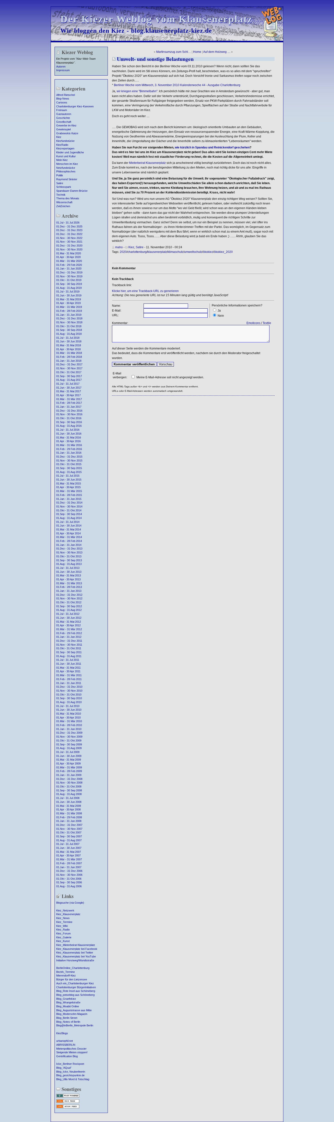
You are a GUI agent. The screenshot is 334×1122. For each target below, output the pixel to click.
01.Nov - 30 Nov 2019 (69, 276)
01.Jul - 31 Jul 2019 (67, 291)
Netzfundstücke (65, 167)
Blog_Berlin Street (66, 1017)
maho (119, 247)
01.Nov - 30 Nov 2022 (69, 237)
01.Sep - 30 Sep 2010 (69, 698)
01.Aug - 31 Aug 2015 (69, 472)
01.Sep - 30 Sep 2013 (69, 560)
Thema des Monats (67, 198)
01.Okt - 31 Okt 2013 (68, 556)
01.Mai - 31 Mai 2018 (68, 345)
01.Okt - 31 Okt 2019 (68, 280)
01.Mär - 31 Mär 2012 (69, 629)
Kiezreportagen (65, 148)
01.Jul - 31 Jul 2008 (67, 798)
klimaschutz (175, 252)
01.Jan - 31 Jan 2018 (68, 360)
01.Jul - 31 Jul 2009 (67, 752)
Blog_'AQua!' (63, 1067)
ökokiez (208, 252)
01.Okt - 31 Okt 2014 (68, 510)
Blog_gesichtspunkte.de (70, 1075)
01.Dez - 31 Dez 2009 (69, 732)
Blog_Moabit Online (67, 1006)
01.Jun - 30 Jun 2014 (68, 525)
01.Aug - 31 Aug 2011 (68, 656)
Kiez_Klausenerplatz (68, 914)
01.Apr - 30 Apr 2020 (68, 257)
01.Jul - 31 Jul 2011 (67, 659)
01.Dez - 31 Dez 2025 (69, 226)
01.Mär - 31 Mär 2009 (69, 767)
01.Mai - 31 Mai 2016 (68, 437)
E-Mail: (116, 310)
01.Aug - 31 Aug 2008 (69, 794)
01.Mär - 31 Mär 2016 (69, 445)
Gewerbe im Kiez (66, 125)
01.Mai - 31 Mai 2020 (68, 253)
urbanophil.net (64, 1040)
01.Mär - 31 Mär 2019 (69, 306)
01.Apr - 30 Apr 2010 (68, 717)
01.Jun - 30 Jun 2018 (68, 341)
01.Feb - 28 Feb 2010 (69, 725)
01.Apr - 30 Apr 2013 (68, 579)
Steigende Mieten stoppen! (72, 1052)
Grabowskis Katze (67, 133)
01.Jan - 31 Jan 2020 (68, 268)
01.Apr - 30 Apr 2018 (68, 349)
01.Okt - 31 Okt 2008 (68, 786)
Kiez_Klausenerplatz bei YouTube (76, 956)
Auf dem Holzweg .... (216, 52)
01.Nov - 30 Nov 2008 (69, 782)
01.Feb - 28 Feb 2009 (69, 771)
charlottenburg (137, 252)
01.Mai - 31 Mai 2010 (68, 713)
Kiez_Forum (63, 933)
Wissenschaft (64, 202)
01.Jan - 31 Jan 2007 (68, 867)
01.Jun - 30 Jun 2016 (68, 433)
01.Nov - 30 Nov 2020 (69, 249)
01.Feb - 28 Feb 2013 (69, 586)
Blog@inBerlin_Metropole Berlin (74, 1025)
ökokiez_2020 (223, 252)
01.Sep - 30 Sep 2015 (69, 468)
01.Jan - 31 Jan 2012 (68, 636)
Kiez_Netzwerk (65, 910)
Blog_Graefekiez (66, 998)
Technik (61, 194)
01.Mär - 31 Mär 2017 (69, 399)
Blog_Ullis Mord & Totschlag (72, 1079)
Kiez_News (63, 918)
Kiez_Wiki (62, 925)
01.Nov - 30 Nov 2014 (69, 506)
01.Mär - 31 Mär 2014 (69, 537)
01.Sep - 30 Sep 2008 (69, 790)
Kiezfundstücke (65, 140)
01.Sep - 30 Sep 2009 (69, 744)
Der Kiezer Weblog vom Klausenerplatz (156, 19)
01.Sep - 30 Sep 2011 (69, 652)
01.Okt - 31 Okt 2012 (68, 602)
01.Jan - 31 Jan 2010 (68, 729)
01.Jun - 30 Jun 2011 (68, 663)
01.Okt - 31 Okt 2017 (68, 372)
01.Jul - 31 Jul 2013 (67, 567)
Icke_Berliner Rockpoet (70, 1063)
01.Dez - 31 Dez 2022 (69, 234)
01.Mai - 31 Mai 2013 (68, 575)
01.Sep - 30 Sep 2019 (69, 283)
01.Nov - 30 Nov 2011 (69, 644)
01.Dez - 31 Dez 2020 (69, 245)
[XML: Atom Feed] (67, 1107)
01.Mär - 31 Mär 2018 (69, 352)
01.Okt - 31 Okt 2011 (68, 648)
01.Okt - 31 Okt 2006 (68, 878)
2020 (123, 252)
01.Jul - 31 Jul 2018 (67, 337)
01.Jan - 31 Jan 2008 (68, 820)
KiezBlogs (62, 1033)
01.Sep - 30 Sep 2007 (69, 836)
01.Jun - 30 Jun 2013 (68, 571)
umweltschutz (193, 252)
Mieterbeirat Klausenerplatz (147, 163)
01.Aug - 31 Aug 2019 (69, 287)
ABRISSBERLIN (65, 1044)
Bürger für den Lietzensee (71, 979)
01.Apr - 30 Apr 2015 (68, 487)
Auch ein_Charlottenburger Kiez (75, 983)
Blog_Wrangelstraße (68, 1002)
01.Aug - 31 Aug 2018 (69, 333)
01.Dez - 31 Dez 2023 (69, 230)
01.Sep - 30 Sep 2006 (69, 882)
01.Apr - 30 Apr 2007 (68, 855)
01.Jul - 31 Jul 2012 (67, 613)
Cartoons (61, 102)
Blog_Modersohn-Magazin (71, 1013)
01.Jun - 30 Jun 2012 (68, 617)
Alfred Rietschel (65, 94)
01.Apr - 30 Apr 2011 (68, 671)
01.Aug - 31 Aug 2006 (69, 886)
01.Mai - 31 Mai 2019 (68, 299)
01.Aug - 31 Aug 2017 (69, 379)
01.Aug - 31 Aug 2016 (69, 425)
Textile (267, 323)
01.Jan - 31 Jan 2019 (68, 314)
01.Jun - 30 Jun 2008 (68, 801)
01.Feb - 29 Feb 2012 (69, 633)
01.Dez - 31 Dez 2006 (69, 870)
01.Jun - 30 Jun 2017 (68, 387)
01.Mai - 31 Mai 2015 (68, 483)
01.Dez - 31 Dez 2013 (69, 548)
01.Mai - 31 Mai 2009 (68, 759)
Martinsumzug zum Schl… (173, 52)
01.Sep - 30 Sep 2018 (69, 329)
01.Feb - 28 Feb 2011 (69, 679)
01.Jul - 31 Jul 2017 (67, 383)
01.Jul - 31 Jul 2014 (67, 521)
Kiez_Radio (63, 929)
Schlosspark (63, 186)
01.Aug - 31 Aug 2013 (69, 563)
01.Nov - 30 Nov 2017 (69, 368)
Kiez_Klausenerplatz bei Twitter (74, 952)
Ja (219, 310)
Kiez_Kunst (63, 941)
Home (197, 52)
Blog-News (62, 98)
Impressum (63, 70)
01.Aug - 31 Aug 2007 (69, 840)
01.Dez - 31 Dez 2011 (69, 640)
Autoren (61, 66)
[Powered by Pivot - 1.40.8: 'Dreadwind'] (67, 1097)
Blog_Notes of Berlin (68, 1021)
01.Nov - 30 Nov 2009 (69, 736)
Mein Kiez (62, 159)
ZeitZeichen (63, 206)
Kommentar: (120, 323)
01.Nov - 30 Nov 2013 (69, 552)
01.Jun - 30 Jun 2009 (68, 755)
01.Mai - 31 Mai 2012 (68, 621)
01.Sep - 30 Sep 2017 (69, 376)
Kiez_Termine (64, 921)
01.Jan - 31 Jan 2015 (68, 498)
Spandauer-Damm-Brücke (72, 190)
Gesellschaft (63, 121)
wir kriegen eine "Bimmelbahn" (137, 91)
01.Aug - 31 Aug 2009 (69, 748)
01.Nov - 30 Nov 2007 (69, 828)
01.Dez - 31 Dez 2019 (69, 272)
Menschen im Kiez (67, 163)
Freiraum (61, 110)
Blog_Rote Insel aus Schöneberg (75, 990)
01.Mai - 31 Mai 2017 (68, 391)
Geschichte (63, 117)
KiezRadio (62, 144)
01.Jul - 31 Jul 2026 (67, 222)
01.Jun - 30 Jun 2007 (68, 847)
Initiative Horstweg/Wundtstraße (75, 960)
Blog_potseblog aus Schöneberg (75, 994)
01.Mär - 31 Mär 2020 (69, 260)
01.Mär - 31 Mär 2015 (69, 491)
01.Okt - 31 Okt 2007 (68, 832)
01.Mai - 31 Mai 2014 (68, 529)
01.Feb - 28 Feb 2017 (69, 402)
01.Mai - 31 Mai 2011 (68, 667)
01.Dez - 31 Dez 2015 (69, 456)
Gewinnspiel (63, 129)
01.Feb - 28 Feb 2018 (69, 356)
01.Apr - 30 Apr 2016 (68, 441)
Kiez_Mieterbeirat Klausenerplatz (75, 944)
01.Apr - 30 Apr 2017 (68, 395)
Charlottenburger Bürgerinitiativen (76, 987)
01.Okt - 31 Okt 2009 (68, 740)
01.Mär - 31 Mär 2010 (69, 721)
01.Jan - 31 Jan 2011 (68, 683)
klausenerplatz (157, 252)
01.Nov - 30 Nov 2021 (69, 241)
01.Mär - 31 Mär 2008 (69, 813)
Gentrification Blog (67, 1056)
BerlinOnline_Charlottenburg (72, 967)
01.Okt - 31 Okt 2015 (68, 464)
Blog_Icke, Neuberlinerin (70, 1071)
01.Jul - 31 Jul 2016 (67, 429)
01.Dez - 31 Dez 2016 (69, 410)
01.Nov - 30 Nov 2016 (69, 414)
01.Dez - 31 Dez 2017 (69, 364)
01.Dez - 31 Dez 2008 (69, 778)
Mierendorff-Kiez (66, 975)
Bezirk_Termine (65, 971)
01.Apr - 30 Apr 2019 (68, 303)
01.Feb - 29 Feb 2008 (69, 817)
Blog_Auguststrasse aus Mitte (74, 1010)
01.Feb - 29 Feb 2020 (69, 264)
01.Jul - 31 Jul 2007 (67, 843)
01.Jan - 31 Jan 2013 (68, 590)
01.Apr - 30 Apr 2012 (68, 625)
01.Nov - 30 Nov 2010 (69, 690)
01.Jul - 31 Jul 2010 (67, 706)
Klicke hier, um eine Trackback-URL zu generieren (145, 291)
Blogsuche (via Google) (70, 902)
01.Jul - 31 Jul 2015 (67, 475)
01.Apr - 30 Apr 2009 (68, 763)
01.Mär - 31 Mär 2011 (69, 675)
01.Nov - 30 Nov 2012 (69, 598)
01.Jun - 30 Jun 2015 (68, 479)
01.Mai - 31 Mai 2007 (68, 851)
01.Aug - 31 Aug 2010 (69, 702)
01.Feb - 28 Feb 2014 (69, 540)
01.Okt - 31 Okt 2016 (68, 418)
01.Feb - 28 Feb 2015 (69, 495)
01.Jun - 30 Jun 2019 (68, 295)
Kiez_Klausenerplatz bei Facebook (76, 948)
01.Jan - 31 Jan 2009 (68, 775)
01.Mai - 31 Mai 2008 (68, 805)
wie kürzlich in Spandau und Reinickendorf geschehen (212, 147)
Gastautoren (63, 113)
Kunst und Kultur (66, 156)
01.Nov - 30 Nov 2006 (69, 874)
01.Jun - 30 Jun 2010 (68, 709)
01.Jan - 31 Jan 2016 (68, 452)
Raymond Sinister (66, 179)
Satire (59, 183)
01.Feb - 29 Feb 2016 (69, 449)
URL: (115, 315)
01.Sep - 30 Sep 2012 (69, 606)
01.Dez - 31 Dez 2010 (69, 686)
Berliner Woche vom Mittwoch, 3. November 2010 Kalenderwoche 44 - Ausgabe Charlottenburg (177, 85)
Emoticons (253, 323)
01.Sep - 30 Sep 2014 (69, 514)
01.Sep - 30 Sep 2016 (69, 422)
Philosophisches (66, 171)
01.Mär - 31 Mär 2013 (69, 583)
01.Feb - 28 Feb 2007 (69, 863)
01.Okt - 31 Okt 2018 (68, 326)
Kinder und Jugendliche (70, 152)
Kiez (58, 136)
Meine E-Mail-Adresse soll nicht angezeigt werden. (170, 377)
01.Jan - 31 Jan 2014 (68, 544)
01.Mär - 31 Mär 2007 (69, 859)
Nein (221, 315)
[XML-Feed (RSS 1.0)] (67, 1102)
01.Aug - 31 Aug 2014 (69, 517)
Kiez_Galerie (63, 937)
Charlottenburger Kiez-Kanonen (75, 106)
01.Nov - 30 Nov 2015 (69, 460)
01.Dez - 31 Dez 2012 (69, 594)
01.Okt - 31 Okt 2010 (68, 694)
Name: (116, 305)
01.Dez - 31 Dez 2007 (69, 824)
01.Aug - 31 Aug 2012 (69, 609)
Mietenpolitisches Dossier (71, 1048)
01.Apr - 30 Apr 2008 (68, 809)
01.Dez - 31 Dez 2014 (69, 502)
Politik (59, 175)
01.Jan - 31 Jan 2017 (68, 406)
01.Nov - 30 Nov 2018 (69, 322)
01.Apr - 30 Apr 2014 (68, 533)
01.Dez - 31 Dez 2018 (69, 318)
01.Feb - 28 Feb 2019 (69, 310)
